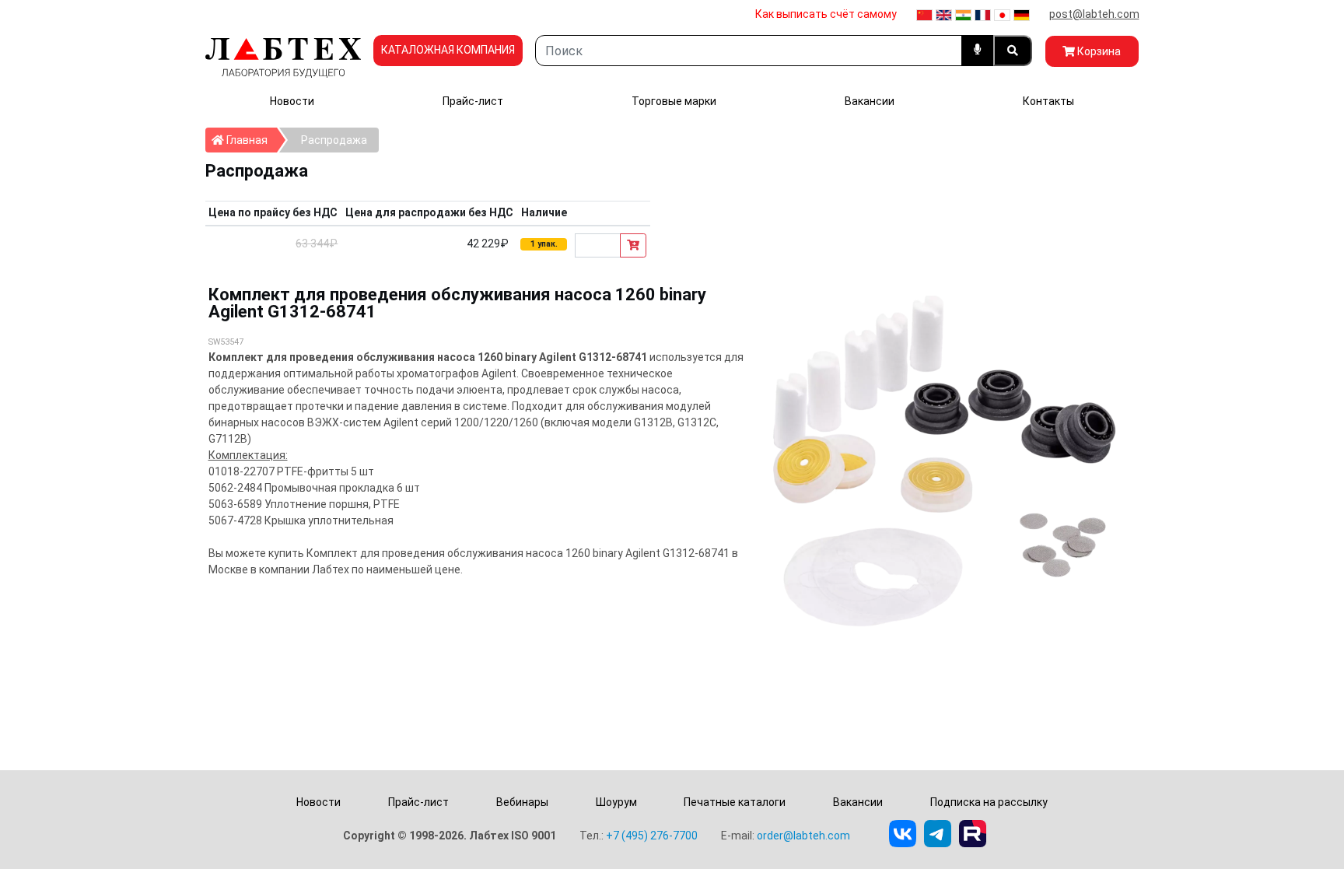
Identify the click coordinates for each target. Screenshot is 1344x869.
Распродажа (334, 140)
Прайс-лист (473, 101)
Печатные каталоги (735, 802)
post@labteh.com (1094, 14)
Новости (292, 101)
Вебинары (522, 802)
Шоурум (616, 802)
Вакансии (869, 101)
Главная (250, 139)
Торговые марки (674, 101)
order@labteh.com (803, 835)
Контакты (1048, 101)
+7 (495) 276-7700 (652, 835)
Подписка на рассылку (989, 802)
